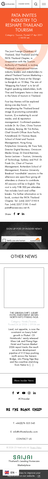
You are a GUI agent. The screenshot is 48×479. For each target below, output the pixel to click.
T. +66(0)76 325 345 (24, 423)
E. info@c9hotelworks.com (24, 432)
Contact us (24, 439)
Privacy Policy (36, 448)
